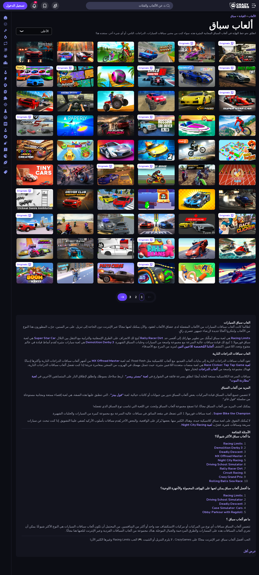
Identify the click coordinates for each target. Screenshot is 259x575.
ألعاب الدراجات (208, 369)
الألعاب (252, 16)
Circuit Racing (233, 473)
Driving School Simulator (224, 464)
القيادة (242, 16)
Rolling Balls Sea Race (226, 481)
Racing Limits (240, 338)
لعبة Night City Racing (196, 425)
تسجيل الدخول (15, 6)
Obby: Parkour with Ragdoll (222, 512)
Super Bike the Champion (231, 413)
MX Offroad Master (105, 361)
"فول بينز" (116, 395)
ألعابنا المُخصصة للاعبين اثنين (196, 346)
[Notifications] (34, 5)
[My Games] (45, 5)
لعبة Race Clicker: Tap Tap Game (227, 365)
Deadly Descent (231, 452)
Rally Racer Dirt (151, 338)
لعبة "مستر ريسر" (136, 376)
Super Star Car (45, 338)
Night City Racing (230, 460)
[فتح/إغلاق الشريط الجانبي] (253, 5)
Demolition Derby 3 (100, 342)
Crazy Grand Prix (231, 477)
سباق (233, 16)
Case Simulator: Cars (227, 508)
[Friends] (55, 5)
